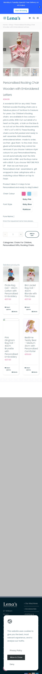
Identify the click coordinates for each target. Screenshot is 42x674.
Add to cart (32, 234)
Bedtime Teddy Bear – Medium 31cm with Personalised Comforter (31, 344)
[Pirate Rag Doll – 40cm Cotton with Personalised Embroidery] (11, 274)
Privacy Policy (16, 650)
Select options (8, 308)
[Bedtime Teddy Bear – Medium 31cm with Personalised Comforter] (31, 326)
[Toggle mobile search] (34, 18)
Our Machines (31, 603)
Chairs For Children (23, 242)
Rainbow (27, 209)
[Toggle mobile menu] (38, 18)
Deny (12, 664)
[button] (23, 193)
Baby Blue (27, 204)
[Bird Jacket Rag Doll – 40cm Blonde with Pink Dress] (31, 274)
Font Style (7, 204)
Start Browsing (21, 10)
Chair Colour (9, 193)
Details (15, 311)
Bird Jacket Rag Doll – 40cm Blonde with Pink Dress (31, 291)
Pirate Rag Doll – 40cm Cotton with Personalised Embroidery (11, 291)
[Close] (39, 7)
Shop (11, 25)
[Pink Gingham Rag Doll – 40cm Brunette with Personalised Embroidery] (11, 326)
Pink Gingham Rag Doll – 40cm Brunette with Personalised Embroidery (11, 347)
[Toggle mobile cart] (30, 18)
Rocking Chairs (27, 245)
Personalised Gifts (11, 245)
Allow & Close (16, 657)
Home (5, 25)
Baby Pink (27, 199)
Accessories (30, 609)
